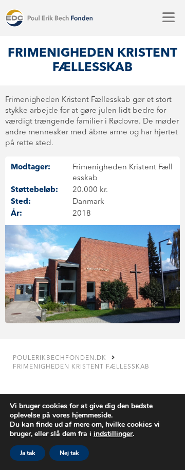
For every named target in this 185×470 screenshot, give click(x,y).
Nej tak (69, 453)
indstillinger (113, 434)
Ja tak (27, 453)
